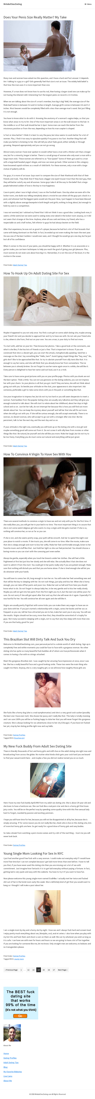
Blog (5, 1067)
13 (34, 970)
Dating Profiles (19, 735)
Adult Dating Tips (20, 265)
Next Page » (62, 970)
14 (39, 970)
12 (29, 970)
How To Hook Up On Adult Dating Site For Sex (36, 273)
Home (6, 1053)
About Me (7, 1045)
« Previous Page (11, 970)
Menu (89, 4)
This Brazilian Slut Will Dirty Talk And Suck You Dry (39, 639)
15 (44, 970)
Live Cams (7, 1076)
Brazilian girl (19, 738)
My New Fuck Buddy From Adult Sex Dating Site (37, 746)
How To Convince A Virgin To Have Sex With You (37, 454)
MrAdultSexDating (12, 4)
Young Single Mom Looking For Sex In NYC (33, 853)
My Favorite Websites (12, 1071)
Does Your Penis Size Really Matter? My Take (35, 17)
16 (49, 970)
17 (54, 970)
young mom (19, 959)
